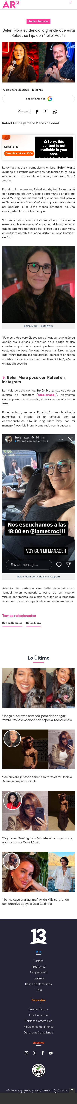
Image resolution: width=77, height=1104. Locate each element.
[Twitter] (34, 1053)
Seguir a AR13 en (36, 98)
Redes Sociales (12, 623)
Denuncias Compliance (38, 1032)
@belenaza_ (47, 395)
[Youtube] (50, 1053)
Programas (38, 966)
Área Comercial (38, 1015)
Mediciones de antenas (38, 1026)
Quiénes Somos (38, 1009)
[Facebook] (42, 1053)
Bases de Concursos (38, 984)
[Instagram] (26, 1053)
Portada (39, 961)
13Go (38, 990)
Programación (38, 972)
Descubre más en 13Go (19, 153)
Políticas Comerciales (38, 1021)
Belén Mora (33, 623)
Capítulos (38, 978)
